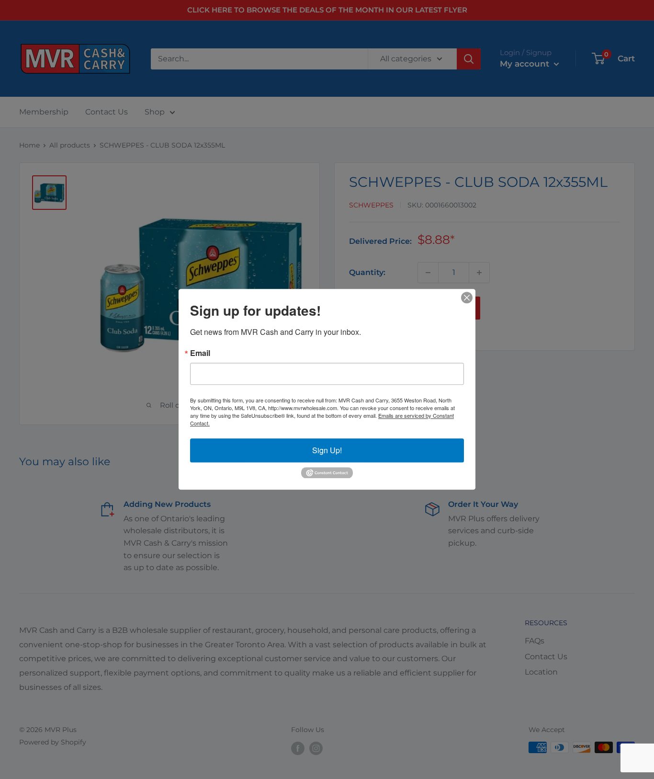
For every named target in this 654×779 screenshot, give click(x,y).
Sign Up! (327, 450)
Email (200, 353)
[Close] (467, 297)
